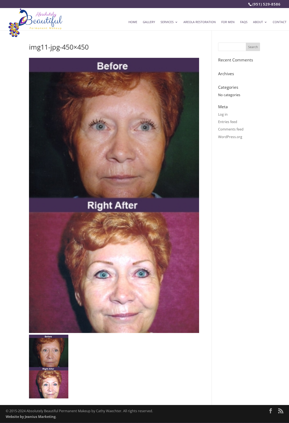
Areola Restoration (199, 22)
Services (167, 22)
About (258, 22)
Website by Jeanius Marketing (31, 416)
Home (132, 22)
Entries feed (227, 121)
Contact (279, 22)
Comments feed (231, 129)
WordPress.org (230, 137)
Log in (223, 114)
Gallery (149, 22)
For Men (228, 22)
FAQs (244, 22)
